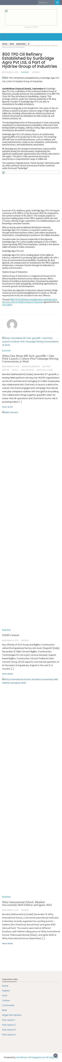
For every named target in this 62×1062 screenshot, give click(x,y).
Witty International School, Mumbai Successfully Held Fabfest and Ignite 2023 (27, 903)
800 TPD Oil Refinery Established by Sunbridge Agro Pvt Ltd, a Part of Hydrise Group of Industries (29, 300)
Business (25, 72)
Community (8, 1005)
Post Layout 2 (9, 1024)
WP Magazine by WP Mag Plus (43, 1057)
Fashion (6, 990)
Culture (6, 1000)
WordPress (21, 1057)
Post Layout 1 (8, 1020)
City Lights (7, 304)
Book (4, 1010)
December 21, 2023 (11, 910)
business (36, 72)
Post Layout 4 (9, 1034)
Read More (7, 943)
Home (5, 985)
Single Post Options (11, 1015)
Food (4, 995)
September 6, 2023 (11, 72)
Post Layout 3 (9, 1029)
